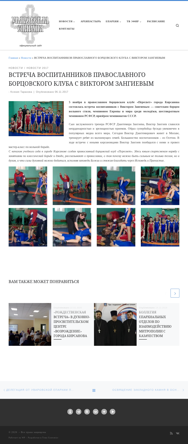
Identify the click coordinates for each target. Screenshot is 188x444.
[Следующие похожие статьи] (175, 293)
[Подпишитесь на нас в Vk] (177, 433)
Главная (13, 57)
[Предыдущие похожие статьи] (165, 293)
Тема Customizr (50, 437)
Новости (26, 57)
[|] (30, 24)
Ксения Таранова (21, 91)
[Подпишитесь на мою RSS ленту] (171, 433)
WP (23, 437)
